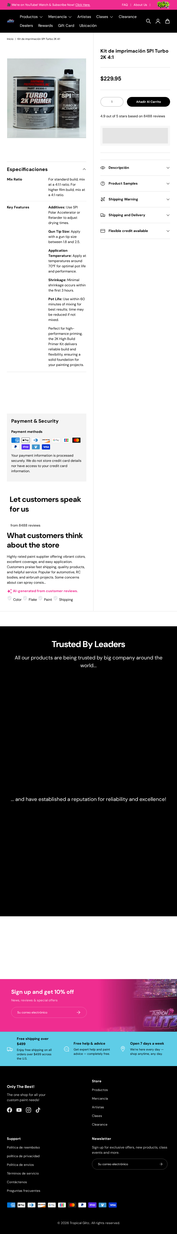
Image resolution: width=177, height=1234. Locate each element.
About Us (140, 5)
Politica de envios (20, 1165)
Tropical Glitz (79, 1223)
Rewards (45, 25)
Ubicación (88, 25)
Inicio (10, 39)
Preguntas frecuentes (23, 1191)
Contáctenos (17, 1182)
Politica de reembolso (23, 1147)
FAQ (125, 5)
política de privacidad (23, 1156)
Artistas (84, 16)
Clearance (128, 16)
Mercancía (100, 1098)
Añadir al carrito (148, 102)
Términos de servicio (23, 1173)
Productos (100, 1090)
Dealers (26, 25)
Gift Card (66, 25)
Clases (97, 1116)
